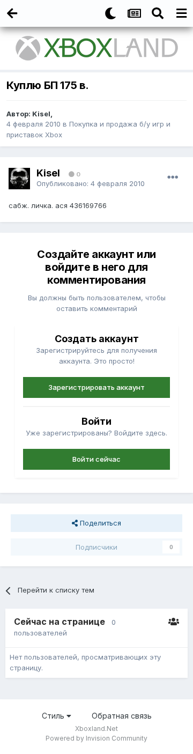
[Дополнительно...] (172, 177)
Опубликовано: (90, 183)
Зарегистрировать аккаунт (96, 387)
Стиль (54, 715)
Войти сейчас (96, 459)
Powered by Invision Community (96, 738)
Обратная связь (122, 715)
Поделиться (99, 523)
